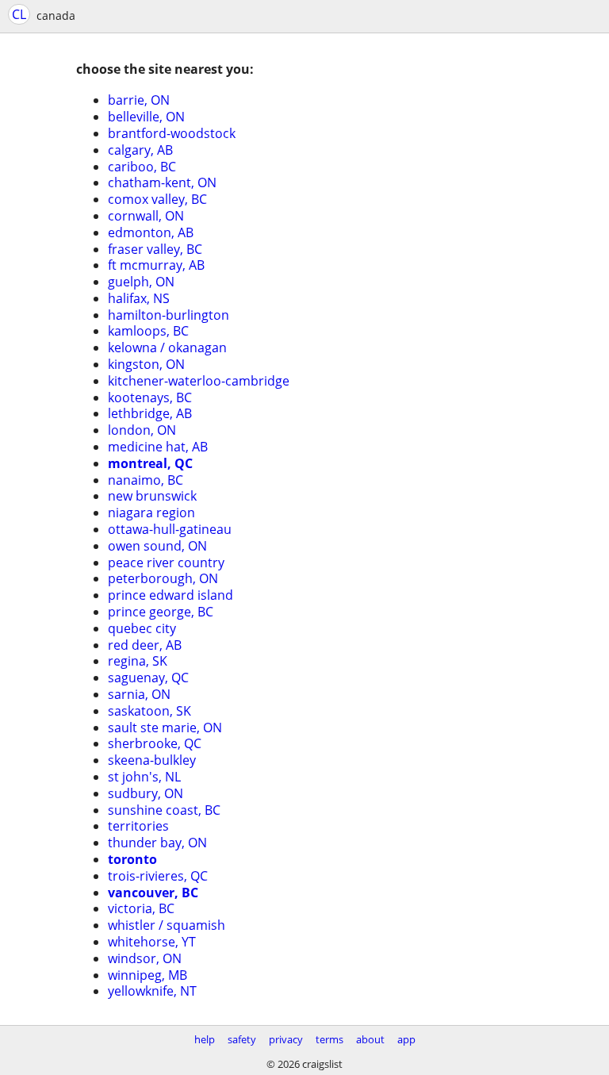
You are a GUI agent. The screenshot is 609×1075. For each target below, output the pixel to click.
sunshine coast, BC (164, 810)
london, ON (142, 430)
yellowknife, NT (152, 991)
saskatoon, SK (149, 711)
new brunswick (152, 496)
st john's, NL (144, 776)
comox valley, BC (157, 199)
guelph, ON (141, 281)
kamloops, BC (148, 331)
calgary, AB (140, 150)
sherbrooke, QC (154, 743)
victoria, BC (141, 908)
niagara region (151, 512)
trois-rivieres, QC (158, 876)
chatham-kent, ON (162, 182)
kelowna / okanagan (167, 347)
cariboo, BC (142, 166)
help (204, 1039)
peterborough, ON (163, 578)
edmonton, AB (150, 232)
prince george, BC (160, 611)
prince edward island (170, 595)
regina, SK (137, 661)
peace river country (166, 562)
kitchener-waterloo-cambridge (198, 381)
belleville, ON (146, 116)
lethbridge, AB (150, 413)
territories (138, 826)
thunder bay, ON (157, 842)
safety (242, 1039)
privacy (286, 1039)
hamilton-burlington (168, 315)
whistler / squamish (166, 925)
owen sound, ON (157, 546)
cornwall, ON (146, 216)
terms (329, 1039)
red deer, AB (145, 645)
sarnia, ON (139, 694)
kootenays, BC (150, 397)
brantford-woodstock (172, 133)
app (406, 1039)
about (370, 1039)
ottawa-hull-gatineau (170, 529)
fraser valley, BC (155, 249)
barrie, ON (139, 100)
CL (19, 14)
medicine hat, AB (158, 446)
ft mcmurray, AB (156, 265)
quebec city (142, 628)
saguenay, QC (148, 677)
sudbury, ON (145, 793)
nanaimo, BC (145, 480)
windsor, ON (145, 958)
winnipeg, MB (147, 975)
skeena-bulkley (152, 760)
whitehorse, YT (152, 941)
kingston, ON (146, 364)
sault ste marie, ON (165, 727)
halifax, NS (139, 298)
